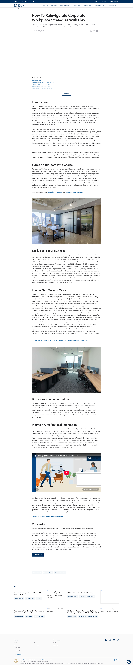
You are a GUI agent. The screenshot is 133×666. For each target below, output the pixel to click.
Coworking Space (47, 573)
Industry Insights (37, 573)
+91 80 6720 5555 (114, 1)
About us (16, 1)
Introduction (36, 80)
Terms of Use (32, 660)
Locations (45, 5)
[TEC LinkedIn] (106, 640)
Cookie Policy (41, 660)
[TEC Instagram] (110, 640)
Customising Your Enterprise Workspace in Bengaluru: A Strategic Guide (29, 612)
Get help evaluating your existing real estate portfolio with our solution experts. (60, 340)
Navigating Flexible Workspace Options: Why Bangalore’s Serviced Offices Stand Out (83, 612)
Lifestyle (39, 598)
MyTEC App (17, 650)
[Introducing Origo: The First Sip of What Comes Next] (56, 597)
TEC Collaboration (39, 617)
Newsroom (56, 645)
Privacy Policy (23, 660)
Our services (17, 655)
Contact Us (38, 554)
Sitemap (50, 660)
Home (15, 9)
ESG (33, 1)
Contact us (103, 1)
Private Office (77, 5)
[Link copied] (100, 31)
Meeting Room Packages (75, 192)
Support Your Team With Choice (43, 82)
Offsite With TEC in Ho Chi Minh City (80, 593)
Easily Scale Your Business (41, 84)
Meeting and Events (60, 573)
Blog (19, 9)
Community (25, 1)
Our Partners (17, 648)
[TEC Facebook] (102, 640)
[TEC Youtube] (114, 640)
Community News (30, 598)
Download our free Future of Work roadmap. (47, 516)
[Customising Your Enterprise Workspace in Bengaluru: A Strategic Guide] (56, 615)
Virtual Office (54, 5)
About (15, 643)
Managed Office (87, 5)
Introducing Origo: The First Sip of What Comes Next (28, 594)
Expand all (66, 94)
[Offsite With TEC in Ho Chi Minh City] (110, 597)
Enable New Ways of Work (41, 87)
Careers (16, 645)
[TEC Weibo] (118, 640)
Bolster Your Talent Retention (42, 89)
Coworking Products (55, 192)
